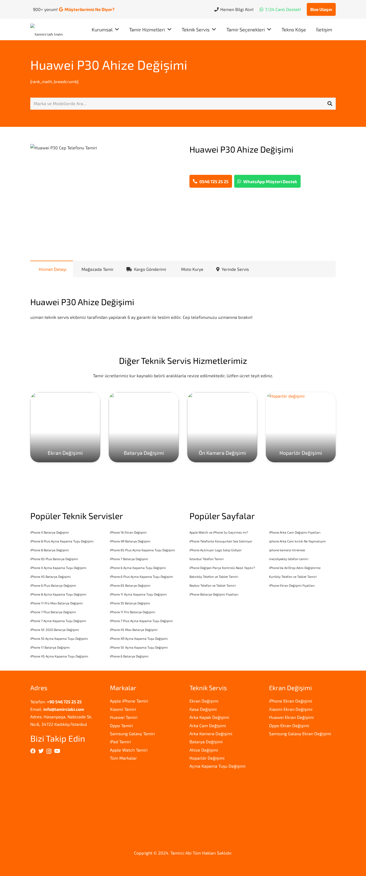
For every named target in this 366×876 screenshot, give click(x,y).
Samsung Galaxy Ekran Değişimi (300, 733)
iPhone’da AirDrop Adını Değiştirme (294, 568)
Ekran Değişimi (203, 700)
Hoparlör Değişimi (207, 757)
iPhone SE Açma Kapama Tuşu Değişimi (139, 647)
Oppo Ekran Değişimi (289, 725)
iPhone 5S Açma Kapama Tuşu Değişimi (59, 638)
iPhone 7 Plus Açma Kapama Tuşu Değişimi (141, 621)
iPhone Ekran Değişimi (290, 700)
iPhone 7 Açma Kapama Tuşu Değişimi (58, 621)
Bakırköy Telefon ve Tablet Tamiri (213, 576)
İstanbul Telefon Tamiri (206, 559)
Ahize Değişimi (203, 749)
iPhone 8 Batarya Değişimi (49, 550)
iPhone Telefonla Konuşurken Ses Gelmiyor (220, 541)
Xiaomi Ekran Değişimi (290, 709)
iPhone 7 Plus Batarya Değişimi (53, 612)
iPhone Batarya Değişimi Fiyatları (213, 594)
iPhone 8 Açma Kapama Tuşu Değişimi (58, 594)
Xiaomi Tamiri (123, 709)
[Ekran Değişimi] (65, 427)
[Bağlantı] (47, 30)
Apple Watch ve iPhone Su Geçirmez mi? (218, 532)
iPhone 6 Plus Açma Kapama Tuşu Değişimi (141, 576)
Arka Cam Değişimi (207, 725)
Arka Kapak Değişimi (209, 717)
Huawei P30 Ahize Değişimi (108, 64)
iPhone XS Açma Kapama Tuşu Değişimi (59, 656)
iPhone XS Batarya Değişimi (50, 576)
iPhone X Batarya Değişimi (49, 532)
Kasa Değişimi (203, 709)
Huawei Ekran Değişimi (291, 717)
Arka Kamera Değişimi (210, 733)
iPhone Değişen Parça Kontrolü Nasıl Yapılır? (222, 568)
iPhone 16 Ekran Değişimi (128, 532)
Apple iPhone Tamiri (129, 700)
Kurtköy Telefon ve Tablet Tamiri (293, 576)
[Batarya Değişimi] (144, 427)
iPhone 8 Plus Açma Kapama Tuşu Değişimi (62, 541)
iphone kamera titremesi (287, 550)
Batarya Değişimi (206, 741)
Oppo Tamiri (121, 725)
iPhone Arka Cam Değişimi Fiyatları (294, 532)
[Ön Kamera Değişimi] (222, 427)
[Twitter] (41, 751)
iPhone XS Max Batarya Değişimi (134, 629)
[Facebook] (33, 751)
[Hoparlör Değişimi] (301, 427)
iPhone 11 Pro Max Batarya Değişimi (56, 603)
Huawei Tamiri (123, 717)
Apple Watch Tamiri (129, 749)
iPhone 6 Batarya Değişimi (129, 656)
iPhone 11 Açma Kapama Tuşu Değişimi (138, 594)
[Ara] (329, 104)
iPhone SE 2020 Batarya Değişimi (54, 629)
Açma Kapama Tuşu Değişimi (217, 765)
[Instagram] (48, 751)
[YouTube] (57, 751)
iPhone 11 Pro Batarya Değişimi (132, 612)
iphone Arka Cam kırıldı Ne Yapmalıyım (297, 541)
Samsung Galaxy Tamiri (132, 733)
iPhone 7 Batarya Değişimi (129, 559)
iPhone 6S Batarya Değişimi (130, 585)
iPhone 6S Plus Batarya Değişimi (54, 559)
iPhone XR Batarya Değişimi (130, 541)
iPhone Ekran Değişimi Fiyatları (292, 585)
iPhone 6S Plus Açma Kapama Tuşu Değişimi (142, 550)
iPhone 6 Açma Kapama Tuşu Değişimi (138, 568)
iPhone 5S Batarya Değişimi (130, 603)
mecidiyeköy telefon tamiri (288, 559)
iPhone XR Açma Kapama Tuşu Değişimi (139, 638)
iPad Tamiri (120, 741)
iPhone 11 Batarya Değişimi (50, 647)
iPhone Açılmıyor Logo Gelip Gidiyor (215, 550)
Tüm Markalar (123, 757)
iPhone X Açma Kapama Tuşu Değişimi (58, 568)
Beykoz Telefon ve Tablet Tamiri (212, 585)
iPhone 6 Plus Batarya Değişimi (53, 585)
